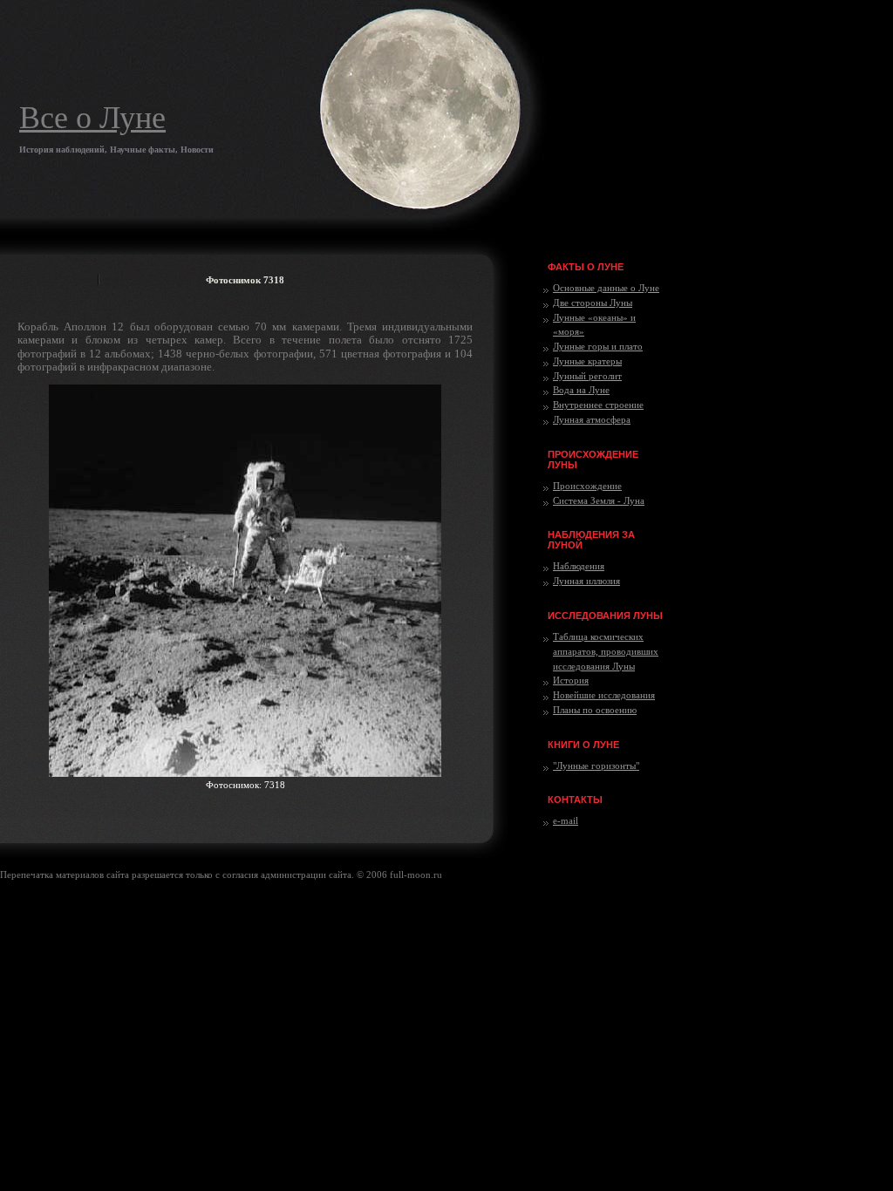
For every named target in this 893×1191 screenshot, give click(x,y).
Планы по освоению (595, 709)
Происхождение (587, 485)
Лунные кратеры (587, 361)
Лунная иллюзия (586, 580)
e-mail (565, 820)
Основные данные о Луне (606, 287)
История (571, 680)
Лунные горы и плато (598, 346)
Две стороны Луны (592, 302)
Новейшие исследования (604, 695)
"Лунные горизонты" (596, 765)
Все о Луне (92, 117)
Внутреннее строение (598, 404)
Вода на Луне (581, 390)
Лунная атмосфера (592, 419)
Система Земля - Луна (598, 500)
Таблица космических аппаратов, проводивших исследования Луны (605, 651)
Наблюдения (578, 566)
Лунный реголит (587, 376)
